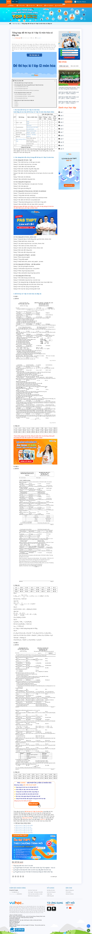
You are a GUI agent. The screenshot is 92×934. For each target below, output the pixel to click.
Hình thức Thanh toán (32, 890)
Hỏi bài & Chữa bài (69, 894)
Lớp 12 (39, 38)
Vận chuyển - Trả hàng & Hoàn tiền (35, 892)
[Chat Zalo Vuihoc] (88, 925)
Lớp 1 (61, 112)
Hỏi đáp (40, 5)
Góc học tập (31, 5)
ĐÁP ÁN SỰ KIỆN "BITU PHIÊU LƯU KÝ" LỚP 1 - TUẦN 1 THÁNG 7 (69, 102)
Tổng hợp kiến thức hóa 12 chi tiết (23, 865)
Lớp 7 (61, 132)
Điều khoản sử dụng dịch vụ (33, 895)
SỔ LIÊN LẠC (60, 5)
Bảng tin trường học (70, 890)
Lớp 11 (62, 145)
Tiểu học (9, 1)
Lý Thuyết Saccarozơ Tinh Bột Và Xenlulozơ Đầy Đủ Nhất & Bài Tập (33, 872)
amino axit (33, 131)
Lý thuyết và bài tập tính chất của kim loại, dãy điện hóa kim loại (32, 870)
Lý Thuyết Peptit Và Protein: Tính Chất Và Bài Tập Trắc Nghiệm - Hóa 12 (34, 867)
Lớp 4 (61, 122)
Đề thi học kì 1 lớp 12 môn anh (23, 829)
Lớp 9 (61, 139)
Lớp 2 (61, 115)
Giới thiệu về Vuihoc (51, 890)
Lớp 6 (61, 129)
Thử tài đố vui (68, 892)
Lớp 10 (62, 142)
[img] (46, 14)
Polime (29, 134)
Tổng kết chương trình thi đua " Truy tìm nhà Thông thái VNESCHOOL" (69, 88)
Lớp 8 (61, 135)
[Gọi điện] (88, 930)
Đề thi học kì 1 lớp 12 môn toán (24, 825)
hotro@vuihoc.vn (15, 892)
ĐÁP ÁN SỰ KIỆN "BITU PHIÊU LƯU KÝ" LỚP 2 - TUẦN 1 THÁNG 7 (69, 97)
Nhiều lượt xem (63, 66)
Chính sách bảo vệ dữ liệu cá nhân (35, 894)
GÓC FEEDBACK (49, 5)
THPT (17, 1)
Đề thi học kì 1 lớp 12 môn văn (23, 831)
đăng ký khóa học (27, 818)
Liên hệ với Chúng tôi (51, 892)
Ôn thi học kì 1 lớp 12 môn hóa (23, 832)
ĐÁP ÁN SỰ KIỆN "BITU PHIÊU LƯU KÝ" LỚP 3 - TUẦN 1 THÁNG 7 (69, 92)
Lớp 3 (61, 119)
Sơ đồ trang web (50, 895)
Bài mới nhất (74, 66)
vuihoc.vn (42, 819)
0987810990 (69, 1)
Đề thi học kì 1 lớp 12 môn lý (23, 827)
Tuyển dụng (49, 894)
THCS (13, 1)
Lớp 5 (61, 125)
